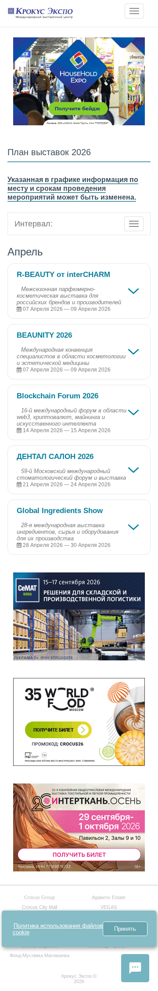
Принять (125, 928)
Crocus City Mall (39, 907)
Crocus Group (39, 897)
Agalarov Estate (109, 897)
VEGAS (109, 907)
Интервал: (33, 223)
